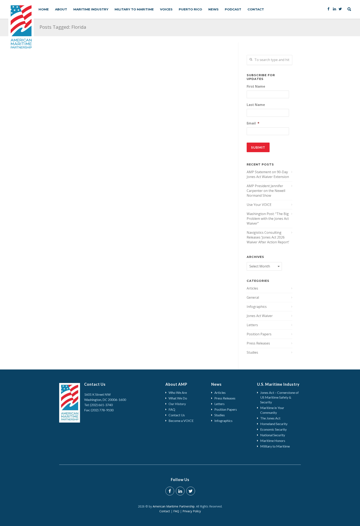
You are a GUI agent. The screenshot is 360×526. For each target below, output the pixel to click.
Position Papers (259, 334)
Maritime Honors (272, 441)
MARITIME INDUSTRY (90, 9)
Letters (252, 325)
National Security (272, 435)
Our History (177, 404)
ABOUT (61, 9)
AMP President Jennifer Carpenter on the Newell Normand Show (266, 191)
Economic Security (273, 429)
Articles (252, 288)
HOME (44, 9)
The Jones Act (270, 418)
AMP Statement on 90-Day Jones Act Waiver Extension (268, 174)
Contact (165, 511)
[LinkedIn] (334, 9)
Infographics (257, 306)
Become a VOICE (181, 421)
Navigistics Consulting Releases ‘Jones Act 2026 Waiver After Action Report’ (268, 237)
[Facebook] (328, 9)
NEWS (213, 9)
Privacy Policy (191, 511)
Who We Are (178, 392)
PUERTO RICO (190, 9)
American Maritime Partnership (174, 506)
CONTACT (256, 9)
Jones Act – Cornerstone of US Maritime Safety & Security (279, 397)
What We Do (178, 398)
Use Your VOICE (259, 204)
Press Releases (258, 343)
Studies (252, 352)
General (253, 297)
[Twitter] (340, 9)
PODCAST (233, 9)
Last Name (256, 105)
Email (253, 123)
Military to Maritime (275, 446)
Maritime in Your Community (272, 410)
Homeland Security (274, 424)
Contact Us (177, 415)
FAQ (172, 409)
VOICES (166, 9)
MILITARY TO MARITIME (134, 9)
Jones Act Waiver (260, 315)
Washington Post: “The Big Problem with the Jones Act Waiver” (268, 218)
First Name (256, 86)
